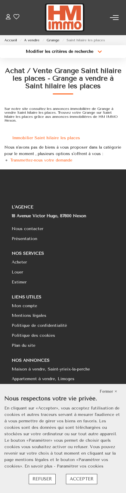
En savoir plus (39, 466)
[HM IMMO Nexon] (64, 17)
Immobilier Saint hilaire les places (46, 137)
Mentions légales (29, 315)
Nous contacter (27, 228)
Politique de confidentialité (39, 325)
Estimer (19, 282)
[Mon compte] (8, 17)
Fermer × (108, 391)
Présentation (24, 238)
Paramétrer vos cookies (80, 466)
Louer (17, 272)
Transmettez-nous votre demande (41, 160)
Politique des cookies (33, 335)
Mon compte (24, 305)
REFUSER (42, 479)
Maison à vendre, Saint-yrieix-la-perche (51, 369)
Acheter (19, 262)
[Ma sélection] (16, 17)
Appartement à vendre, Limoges (43, 378)
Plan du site (23, 345)
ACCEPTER (81, 479)
